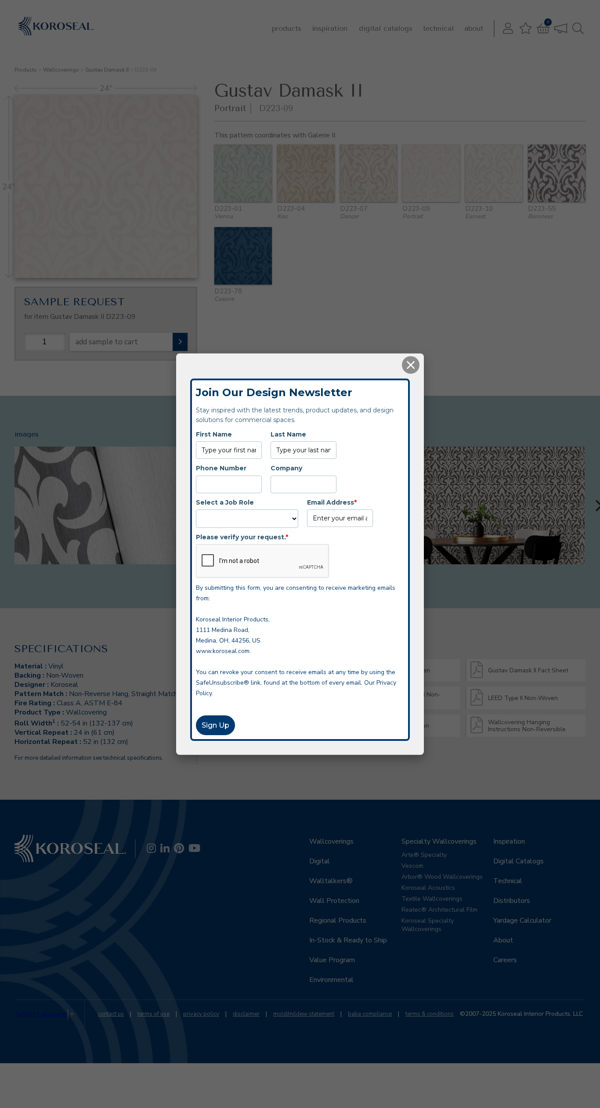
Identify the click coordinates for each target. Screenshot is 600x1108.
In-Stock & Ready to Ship (348, 940)
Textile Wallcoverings (432, 899)
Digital (319, 861)
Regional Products (337, 920)
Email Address (332, 502)
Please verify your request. (242, 537)
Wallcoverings (61, 69)
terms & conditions (429, 1014)
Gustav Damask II (107, 69)
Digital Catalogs (385, 28)
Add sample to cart (107, 342)
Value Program (332, 960)
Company (286, 468)
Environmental (331, 980)
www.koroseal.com (222, 651)
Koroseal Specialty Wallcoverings (427, 925)
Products (286, 28)
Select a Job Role (225, 502)
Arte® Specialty (424, 855)
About (473, 28)
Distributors (511, 901)
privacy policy (201, 1014)
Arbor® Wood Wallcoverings (442, 877)
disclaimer (246, 1014)
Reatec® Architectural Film (439, 910)
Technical (438, 28)
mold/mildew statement (303, 1014)
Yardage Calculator (522, 920)
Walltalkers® (331, 881)
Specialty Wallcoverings (439, 841)
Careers (505, 960)
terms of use (153, 1014)
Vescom (412, 866)
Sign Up (215, 725)
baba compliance (370, 1014)
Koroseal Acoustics (428, 888)
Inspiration (329, 28)
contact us (111, 1014)
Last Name (288, 434)
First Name (214, 434)
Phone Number (221, 468)
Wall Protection (334, 901)
